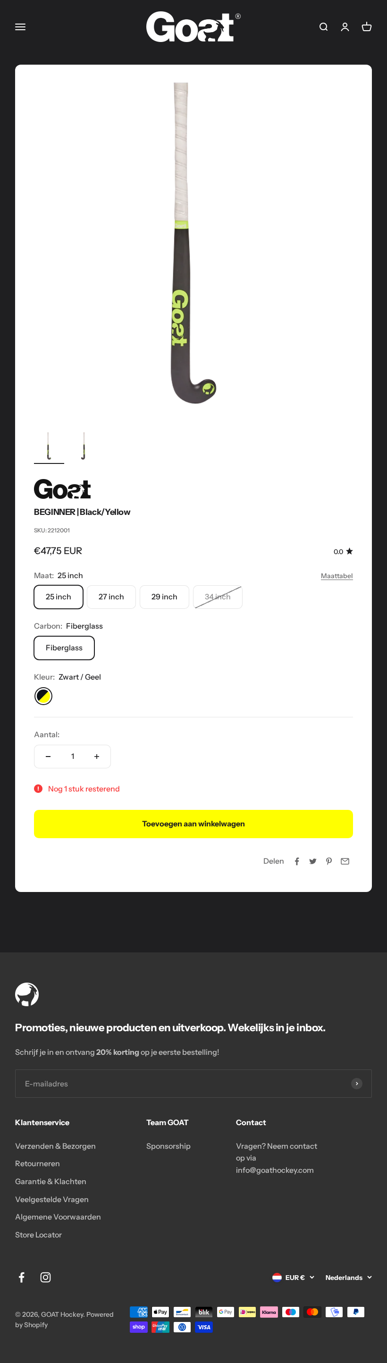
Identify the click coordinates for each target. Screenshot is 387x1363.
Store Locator (38, 1234)
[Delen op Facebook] (297, 861)
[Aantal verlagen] (48, 756)
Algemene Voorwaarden (58, 1216)
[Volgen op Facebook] (21, 1277)
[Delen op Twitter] (313, 861)
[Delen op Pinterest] (329, 861)
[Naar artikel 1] (49, 447)
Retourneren (37, 1163)
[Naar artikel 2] (83, 447)
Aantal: (46, 734)
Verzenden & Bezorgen (55, 1146)
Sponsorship (168, 1146)
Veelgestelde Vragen (52, 1199)
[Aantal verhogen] (96, 756)
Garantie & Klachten (50, 1181)
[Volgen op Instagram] (45, 1277)
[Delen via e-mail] (345, 861)
